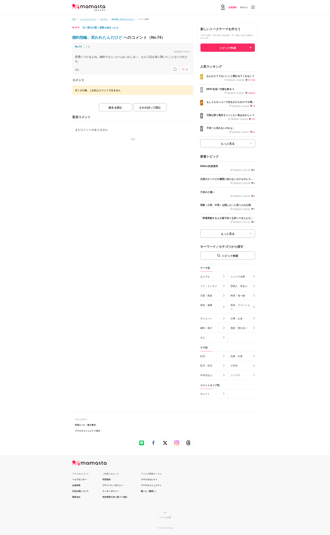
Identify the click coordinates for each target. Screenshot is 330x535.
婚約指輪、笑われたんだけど (98, 37)
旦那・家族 (206, 295)
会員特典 (76, 485)
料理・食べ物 (237, 295)
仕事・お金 (236, 318)
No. (78, 46)
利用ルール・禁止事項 (85, 425)
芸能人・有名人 (238, 286)
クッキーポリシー (110, 491)
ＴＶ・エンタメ (208, 286)
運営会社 (76, 497)
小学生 (234, 365)
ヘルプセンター (79, 479)
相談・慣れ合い (238, 327)
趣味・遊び (206, 327)
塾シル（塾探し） (149, 491)
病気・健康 (206, 305)
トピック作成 (227, 48)
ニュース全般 (237, 276)
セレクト (205, 393)
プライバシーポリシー (112, 485)
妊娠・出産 (236, 356)
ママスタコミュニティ (151, 485)
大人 (202, 337)
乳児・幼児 (206, 365)
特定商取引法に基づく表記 (114, 497)
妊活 (202, 356)
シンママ (235, 375)
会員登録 (232, 7)
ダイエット (206, 318)
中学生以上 (206, 375)
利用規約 (106, 479)
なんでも (205, 276)
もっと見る (228, 143)
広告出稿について (80, 491)
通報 (77, 69)
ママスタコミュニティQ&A (87, 431)
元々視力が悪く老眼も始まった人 (100, 27)
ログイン (244, 7)
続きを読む (115, 107)
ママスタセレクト (149, 479)
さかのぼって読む (150, 107)
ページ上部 (165, 517)
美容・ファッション (240, 306)
